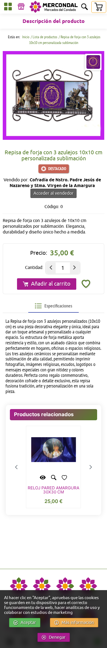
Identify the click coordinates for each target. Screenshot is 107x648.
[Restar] (51, 268)
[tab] (53, 306)
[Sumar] (75, 268)
